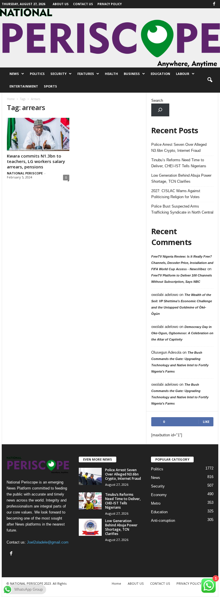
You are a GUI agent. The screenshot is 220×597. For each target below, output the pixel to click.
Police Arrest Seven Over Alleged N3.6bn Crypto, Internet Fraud (179, 147)
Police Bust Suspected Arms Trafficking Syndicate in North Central (182, 209)
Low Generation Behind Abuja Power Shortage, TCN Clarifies (181, 178)
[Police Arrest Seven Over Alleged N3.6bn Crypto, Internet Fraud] (90, 476)
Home (11, 99)
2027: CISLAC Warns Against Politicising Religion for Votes (175, 194)
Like (206, 421)
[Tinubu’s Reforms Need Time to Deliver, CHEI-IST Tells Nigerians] (90, 501)
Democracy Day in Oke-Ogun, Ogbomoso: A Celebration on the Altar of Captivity (182, 333)
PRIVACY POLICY (109, 4)
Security (58, 73)
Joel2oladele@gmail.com (47, 542)
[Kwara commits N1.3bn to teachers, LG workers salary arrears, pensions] (38, 134)
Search (157, 100)
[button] (209, 80)
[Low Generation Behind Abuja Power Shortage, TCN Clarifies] (90, 527)
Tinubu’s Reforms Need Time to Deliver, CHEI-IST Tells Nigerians (178, 163)
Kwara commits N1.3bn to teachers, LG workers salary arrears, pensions (36, 161)
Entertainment (23, 86)
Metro (155, 503)
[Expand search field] (160, 110)
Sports (50, 86)
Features (85, 73)
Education (160, 73)
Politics (37, 73)
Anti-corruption (163, 520)
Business (132, 73)
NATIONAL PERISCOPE (25, 173)
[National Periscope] (110, 37)
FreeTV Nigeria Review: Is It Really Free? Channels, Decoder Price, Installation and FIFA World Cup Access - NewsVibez (182, 263)
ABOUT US (60, 4)
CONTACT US (83, 4)
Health (111, 73)
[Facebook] (214, 4)
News (14, 73)
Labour (182, 73)
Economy (159, 495)
